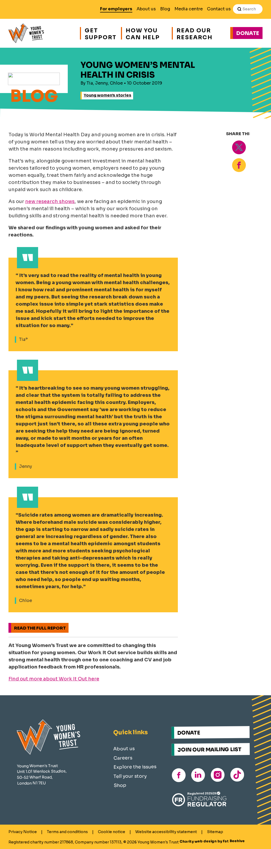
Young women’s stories (107, 95)
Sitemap (215, 831)
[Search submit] (239, 9)
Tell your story (130, 776)
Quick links (130, 732)
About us (146, 9)
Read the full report (40, 628)
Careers (123, 758)
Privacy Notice (22, 831)
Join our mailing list (210, 749)
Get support (100, 33)
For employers (116, 9)
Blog (165, 9)
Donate (247, 33)
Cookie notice (111, 831)
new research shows (50, 201)
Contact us (219, 9)
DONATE (188, 732)
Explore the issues (135, 767)
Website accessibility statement (166, 831)
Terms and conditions (67, 831)
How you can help (143, 33)
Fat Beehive (234, 841)
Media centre (188, 9)
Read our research (195, 33)
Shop (120, 785)
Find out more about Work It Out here (53, 679)
